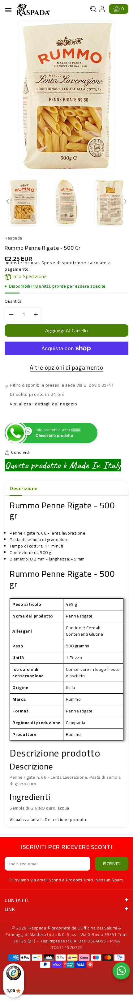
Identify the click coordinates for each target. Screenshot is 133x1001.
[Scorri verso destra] (124, 201)
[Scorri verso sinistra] (8, 201)
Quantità (13, 301)
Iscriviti (112, 863)
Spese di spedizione (63, 263)
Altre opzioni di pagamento (66, 367)
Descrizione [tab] (24, 488)
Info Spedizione (29, 276)
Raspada (37, 928)
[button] (93, 9)
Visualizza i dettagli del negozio (43, 404)
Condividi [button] (20, 452)
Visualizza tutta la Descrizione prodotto (49, 819)
